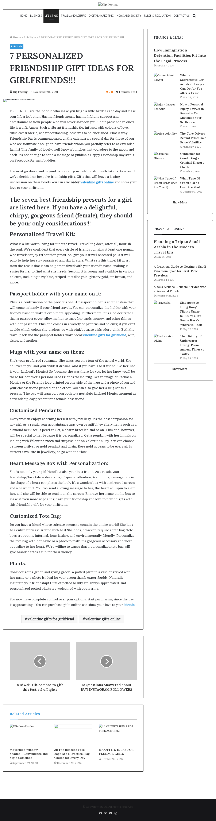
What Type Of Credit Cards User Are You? (190, 183)
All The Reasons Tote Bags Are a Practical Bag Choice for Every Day (72, 754)
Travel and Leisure (73, 16)
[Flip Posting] (108, 4)
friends (129, 605)
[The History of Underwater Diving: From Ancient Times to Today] (165, 342)
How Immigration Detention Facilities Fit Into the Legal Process (180, 55)
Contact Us (182, 16)
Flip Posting (20, 91)
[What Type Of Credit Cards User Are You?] (165, 184)
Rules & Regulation (157, 16)
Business (36, 16)
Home (23, 16)
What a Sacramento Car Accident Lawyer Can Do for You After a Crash (192, 84)
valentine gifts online (103, 619)
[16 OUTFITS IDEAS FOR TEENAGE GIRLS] (118, 735)
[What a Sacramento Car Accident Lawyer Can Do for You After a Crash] (165, 81)
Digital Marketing (101, 16)
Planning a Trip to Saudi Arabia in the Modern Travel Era (177, 247)
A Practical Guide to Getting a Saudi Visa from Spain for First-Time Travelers (180, 271)
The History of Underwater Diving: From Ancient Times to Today (192, 345)
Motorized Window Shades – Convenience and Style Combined (29, 754)
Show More (180, 202)
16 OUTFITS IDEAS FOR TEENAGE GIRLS (116, 752)
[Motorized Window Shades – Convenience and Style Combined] (29, 735)
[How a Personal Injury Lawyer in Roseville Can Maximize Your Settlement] (165, 110)
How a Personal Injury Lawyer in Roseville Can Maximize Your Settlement (192, 113)
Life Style (51, 16)
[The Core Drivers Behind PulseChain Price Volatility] (165, 139)
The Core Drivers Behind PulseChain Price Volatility (193, 138)
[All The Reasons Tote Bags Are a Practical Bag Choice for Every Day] (73, 735)
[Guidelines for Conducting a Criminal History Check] (165, 159)
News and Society (129, 16)
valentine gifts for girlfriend (51, 619)
